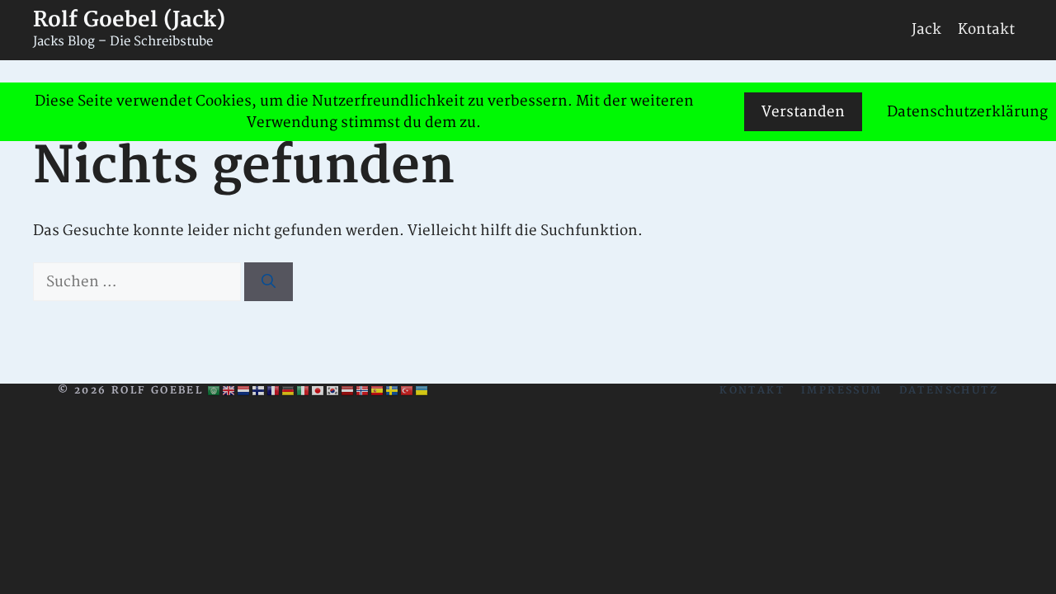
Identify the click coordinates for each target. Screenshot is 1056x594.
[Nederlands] (244, 391)
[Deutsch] (288, 391)
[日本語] (318, 391)
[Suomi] (259, 391)
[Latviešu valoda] (348, 391)
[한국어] (333, 391)
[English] (229, 391)
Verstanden (803, 111)
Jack (926, 29)
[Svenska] (392, 391)
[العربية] (214, 391)
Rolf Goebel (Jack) (129, 20)
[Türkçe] (407, 391)
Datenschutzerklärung (967, 111)
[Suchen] (268, 282)
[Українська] (422, 391)
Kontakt (986, 29)
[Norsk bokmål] (363, 391)
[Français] (273, 391)
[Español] (377, 391)
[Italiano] (303, 391)
